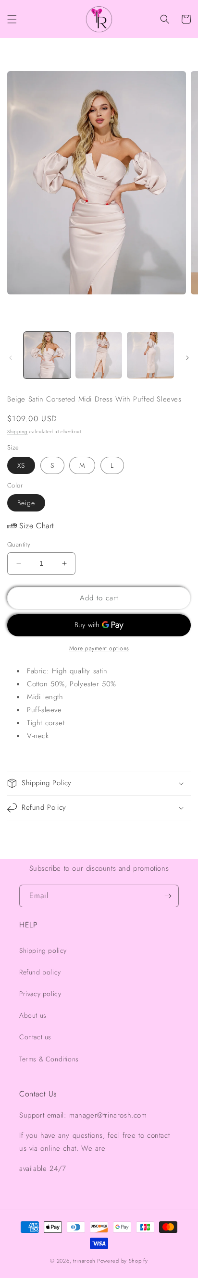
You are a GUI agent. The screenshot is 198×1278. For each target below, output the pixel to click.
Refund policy (40, 972)
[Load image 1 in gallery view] (47, 355)
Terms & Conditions (49, 1059)
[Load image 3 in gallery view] (150, 355)
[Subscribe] (167, 896)
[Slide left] (10, 357)
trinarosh (84, 1261)
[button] (12, 19)
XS (21, 465)
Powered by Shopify (122, 1261)
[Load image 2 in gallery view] (99, 355)
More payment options (99, 648)
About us (33, 1015)
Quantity (18, 544)
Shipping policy (43, 950)
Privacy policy (40, 993)
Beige (26, 503)
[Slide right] (187, 357)
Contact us (35, 1037)
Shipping (17, 431)
